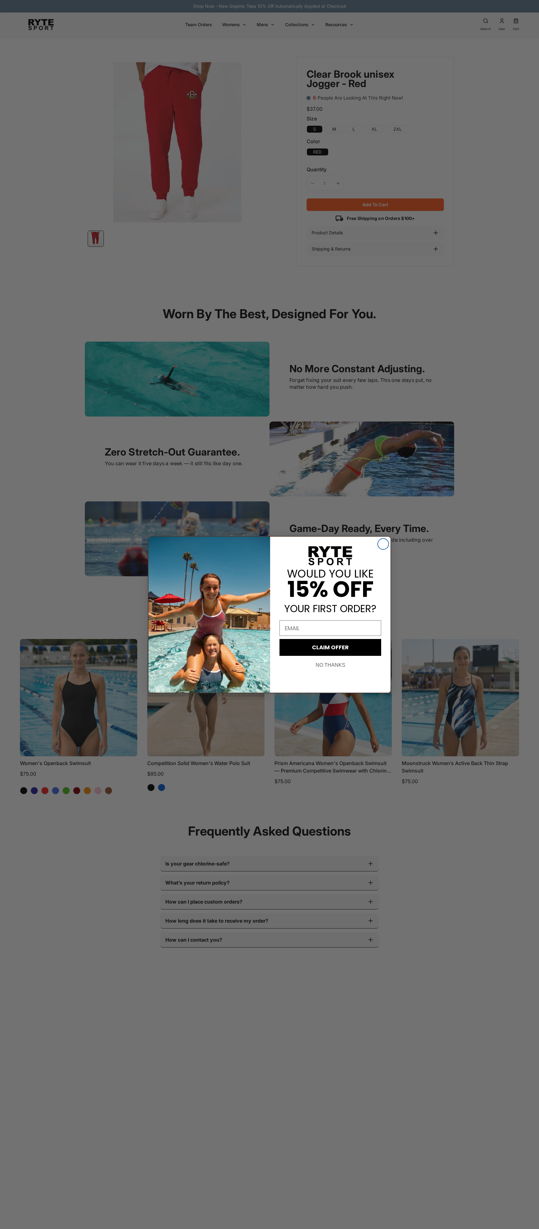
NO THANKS (330, 665)
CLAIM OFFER (330, 647)
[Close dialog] (383, 544)
